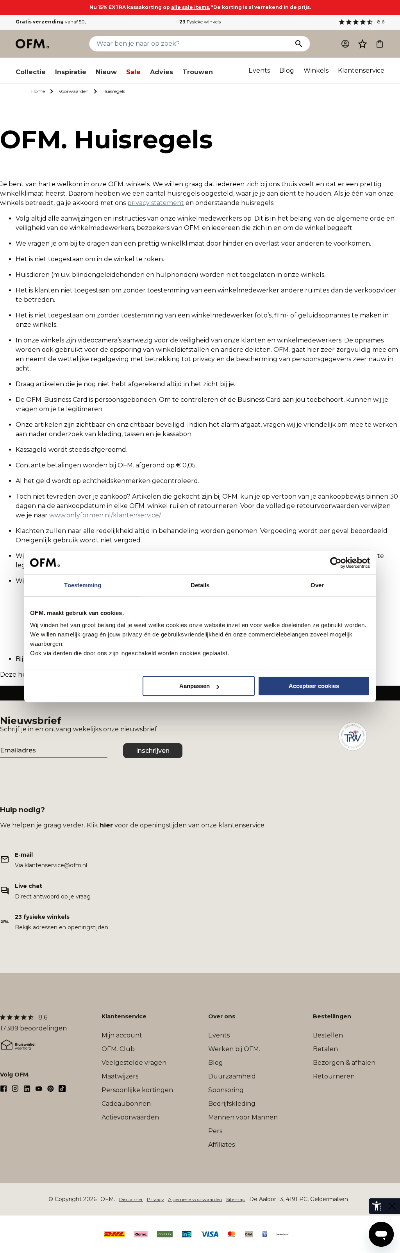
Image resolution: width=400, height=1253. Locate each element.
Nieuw (106, 72)
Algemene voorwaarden (195, 1199)
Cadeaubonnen (126, 1103)
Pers (215, 1131)
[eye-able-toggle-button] (392, 1206)
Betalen (325, 1049)
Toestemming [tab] (82, 585)
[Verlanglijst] (362, 43)
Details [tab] (200, 585)
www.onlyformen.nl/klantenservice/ (105, 515)
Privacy (155, 1199)
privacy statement (155, 203)
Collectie (31, 72)
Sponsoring (226, 1090)
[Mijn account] (345, 43)
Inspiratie (70, 72)
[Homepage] (33, 43)
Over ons (221, 1016)
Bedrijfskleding (231, 1103)
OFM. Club (118, 1049)
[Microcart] (379, 43)
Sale (133, 72)
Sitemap (235, 1199)
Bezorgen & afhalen (344, 1062)
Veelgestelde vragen (134, 1062)
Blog (286, 70)
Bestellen (328, 1035)
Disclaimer (131, 1199)
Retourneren (334, 1076)
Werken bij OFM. (234, 1049)
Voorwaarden (74, 91)
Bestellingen (332, 1016)
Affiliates (221, 1144)
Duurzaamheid (232, 1076)
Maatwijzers (120, 1076)
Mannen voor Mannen (243, 1117)
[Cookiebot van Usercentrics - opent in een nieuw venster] (336, 563)
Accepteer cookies (314, 686)
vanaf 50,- (52, 22)
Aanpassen (194, 686)
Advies (161, 72)
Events (259, 70)
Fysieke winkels (200, 22)
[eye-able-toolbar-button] (376, 1206)
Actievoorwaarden (130, 1117)
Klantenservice (361, 70)
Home (38, 91)
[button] (362, 43)
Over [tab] (317, 585)
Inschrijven (153, 750)
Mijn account (122, 1035)
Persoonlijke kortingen (137, 1090)
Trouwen (197, 72)
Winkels (316, 70)
